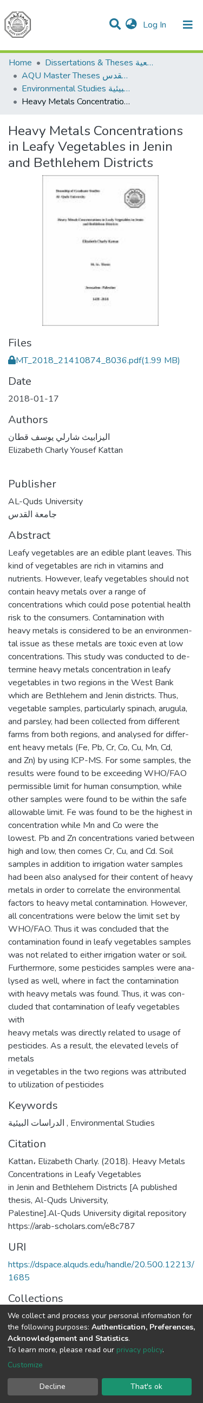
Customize (25, 1365)
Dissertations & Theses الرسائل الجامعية (99, 63)
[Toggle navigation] (188, 25)
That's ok (146, 1386)
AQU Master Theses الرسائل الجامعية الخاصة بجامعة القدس (76, 76)
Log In (155, 25)
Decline (53, 1386)
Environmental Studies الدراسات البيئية (76, 89)
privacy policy (139, 1350)
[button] (131, 24)
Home (20, 63)
